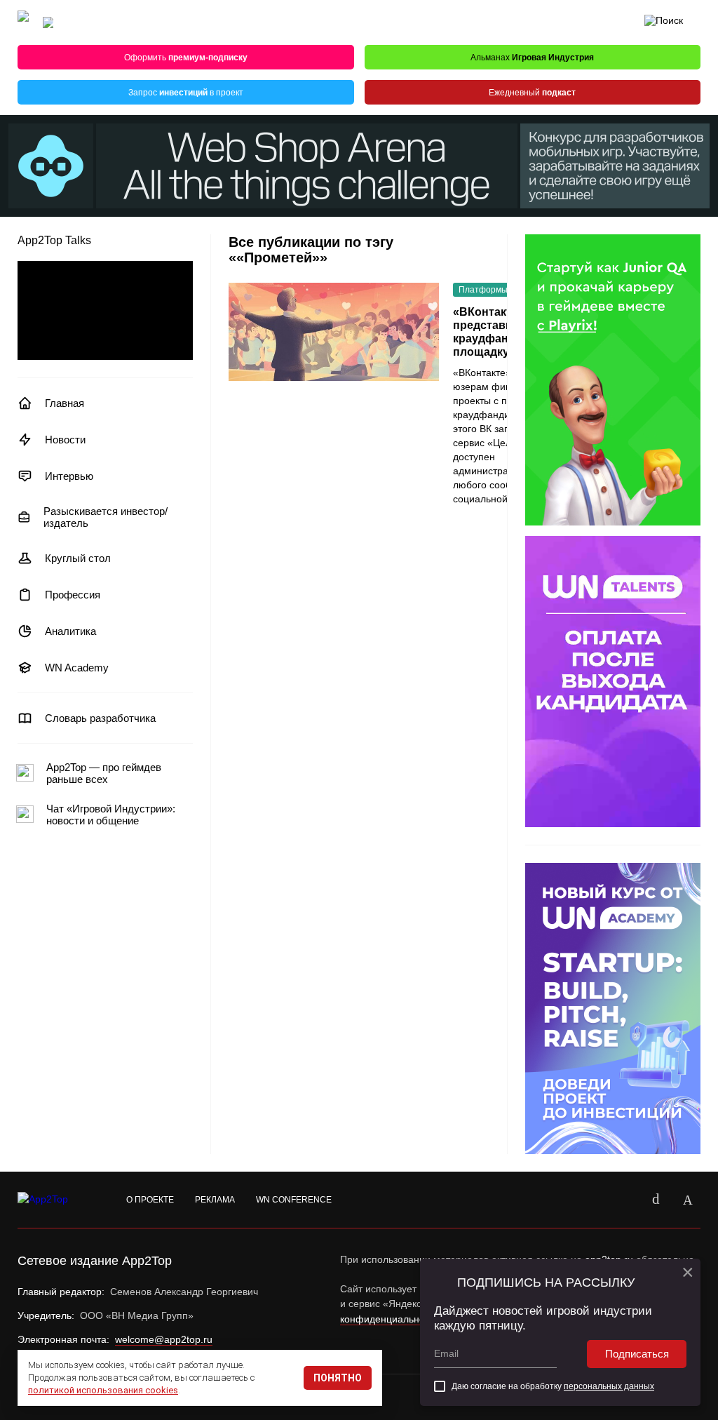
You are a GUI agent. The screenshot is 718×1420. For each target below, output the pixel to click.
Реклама (215, 1200)
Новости (65, 440)
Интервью (69, 476)
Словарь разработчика (100, 718)
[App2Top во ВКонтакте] (655, 1199)
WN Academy (77, 668)
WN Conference (294, 1200)
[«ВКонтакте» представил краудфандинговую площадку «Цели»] (334, 332)
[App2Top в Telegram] (687, 1199)
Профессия (72, 595)
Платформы (483, 290)
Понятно (337, 1378)
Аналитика (70, 631)
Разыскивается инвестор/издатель (105, 517)
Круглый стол (78, 558)
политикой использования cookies (103, 1390)
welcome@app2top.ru (163, 1339)
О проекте (150, 1200)
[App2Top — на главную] (56, 1199)
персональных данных (609, 1386)
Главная (64, 403)
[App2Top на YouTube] (623, 1199)
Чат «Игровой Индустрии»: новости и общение (110, 814)
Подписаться (637, 1354)
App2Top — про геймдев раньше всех (103, 773)
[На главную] (23, 23)
